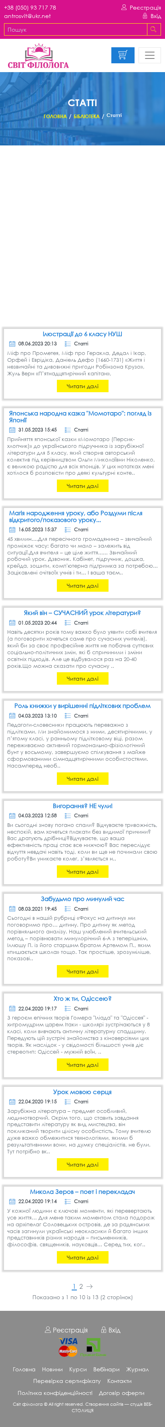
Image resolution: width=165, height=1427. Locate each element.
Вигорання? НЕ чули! (83, 805)
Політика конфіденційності (55, 1392)
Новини (52, 1369)
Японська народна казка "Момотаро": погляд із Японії (80, 416)
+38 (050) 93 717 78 (30, 7)
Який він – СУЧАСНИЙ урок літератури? (82, 612)
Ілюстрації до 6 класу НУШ (82, 334)
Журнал (137, 1369)
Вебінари (106, 1369)
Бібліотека (87, 116)
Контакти (119, 1380)
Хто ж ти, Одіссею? (83, 998)
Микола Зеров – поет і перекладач (82, 1191)
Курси (78, 1369)
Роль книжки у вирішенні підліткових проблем (82, 705)
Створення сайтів (104, 1404)
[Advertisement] (82, 237)
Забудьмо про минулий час (83, 898)
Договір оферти (122, 1392)
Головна (55, 116)
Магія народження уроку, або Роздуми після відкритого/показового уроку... (76, 516)
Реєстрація (145, 7)
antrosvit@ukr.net (27, 15)
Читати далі (83, 386)
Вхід (156, 15)
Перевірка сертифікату (67, 1380)
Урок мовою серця (82, 1091)
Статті (81, 344)
